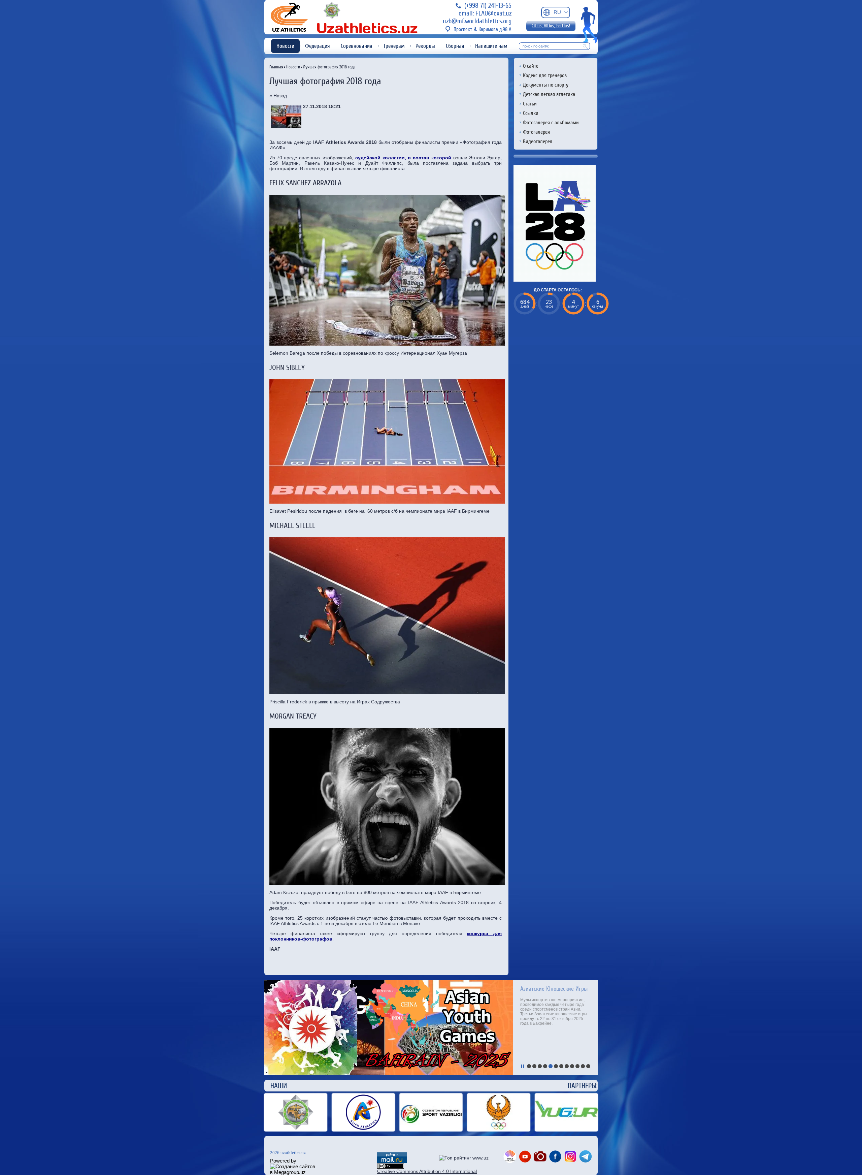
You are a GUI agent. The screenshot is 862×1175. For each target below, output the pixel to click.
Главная (276, 66)
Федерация (317, 46)
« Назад (278, 95)
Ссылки (530, 113)
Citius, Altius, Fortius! (551, 26)
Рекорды (425, 46)
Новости (285, 46)
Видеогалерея (537, 141)
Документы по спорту (545, 85)
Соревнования (356, 46)
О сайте (530, 66)
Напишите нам (491, 46)
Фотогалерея (536, 132)
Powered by (283, 1161)
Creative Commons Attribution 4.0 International (427, 1171)
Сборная (455, 46)
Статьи (530, 104)
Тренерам (394, 46)
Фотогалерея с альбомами (551, 123)
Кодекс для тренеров (545, 75)
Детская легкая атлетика (549, 94)
